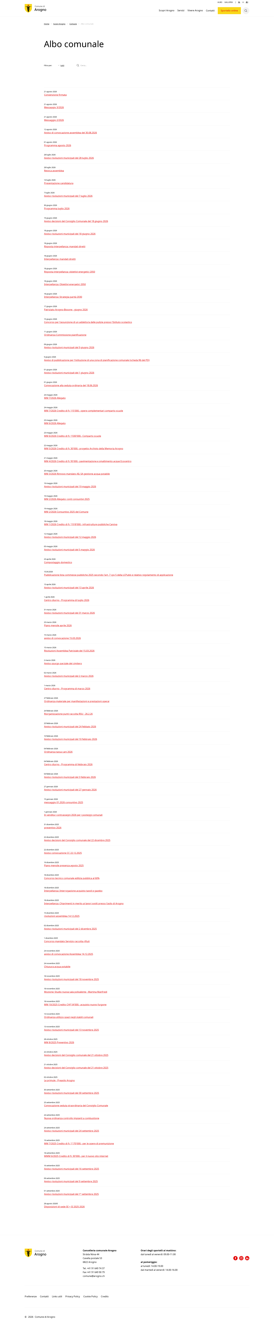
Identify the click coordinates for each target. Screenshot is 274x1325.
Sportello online (229, 10)
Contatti (210, 10)
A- (239, 2)
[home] (35, 8)
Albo (219, 2)
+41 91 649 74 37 (96, 1268)
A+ (247, 2)
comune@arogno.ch (94, 1276)
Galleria (228, 2)
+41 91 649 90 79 (96, 1272)
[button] (166, 11)
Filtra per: (48, 65)
